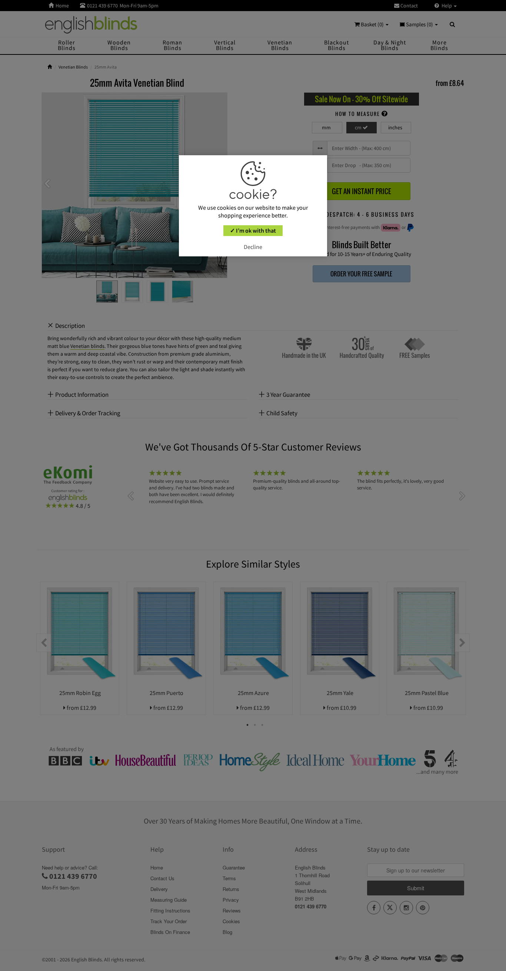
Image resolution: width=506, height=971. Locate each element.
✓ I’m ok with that (253, 230)
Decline (253, 246)
